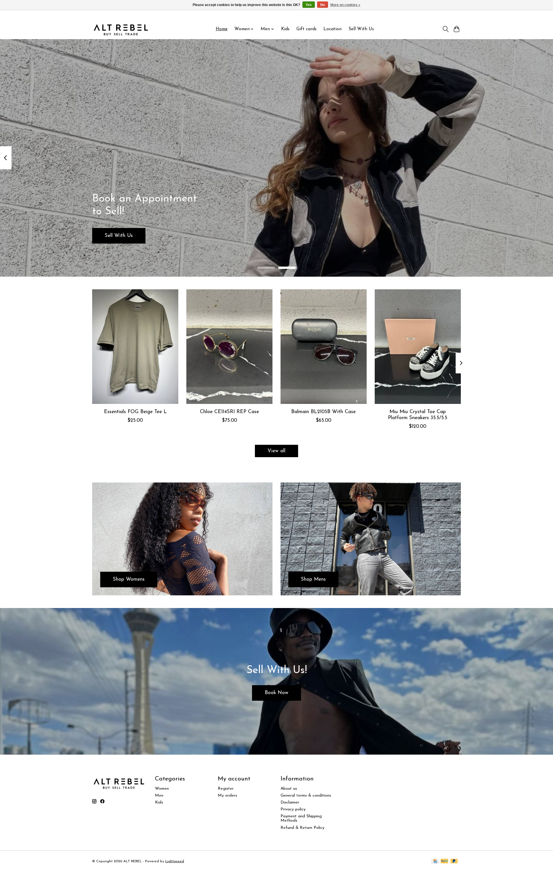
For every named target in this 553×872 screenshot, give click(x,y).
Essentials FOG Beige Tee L (135, 411)
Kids (285, 29)
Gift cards (306, 29)
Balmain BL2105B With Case (323, 411)
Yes (309, 5)
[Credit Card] (435, 861)
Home (222, 29)
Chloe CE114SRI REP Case (229, 411)
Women (162, 788)
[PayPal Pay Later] (454, 861)
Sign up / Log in (445, 14)
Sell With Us (361, 29)
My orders (227, 795)
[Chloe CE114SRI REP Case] (229, 346)
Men (159, 795)
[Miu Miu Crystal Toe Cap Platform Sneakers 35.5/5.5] (418, 346)
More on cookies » (345, 5)
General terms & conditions (306, 795)
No (322, 5)
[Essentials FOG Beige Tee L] (135, 346)
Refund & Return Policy (302, 828)
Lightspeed (174, 861)
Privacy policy (293, 809)
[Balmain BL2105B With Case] (324, 346)
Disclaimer (290, 802)
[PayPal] (444, 861)
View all (276, 451)
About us (289, 788)
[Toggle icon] (445, 29)
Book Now (276, 692)
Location (332, 29)
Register (226, 788)
